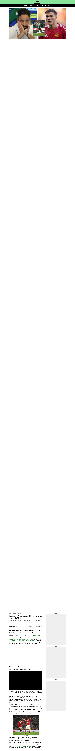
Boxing (37, 5)
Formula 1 (32, 5)
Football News (19, 613)
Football (25, 5)
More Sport (47, 5)
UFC (42, 5)
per (38, 704)
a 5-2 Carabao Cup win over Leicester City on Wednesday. (21, 640)
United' (22, 632)
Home (10, 613)
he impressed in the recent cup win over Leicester (22, 746)
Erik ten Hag (19, 634)
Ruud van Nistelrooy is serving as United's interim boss (21, 639)
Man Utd (24, 613)
